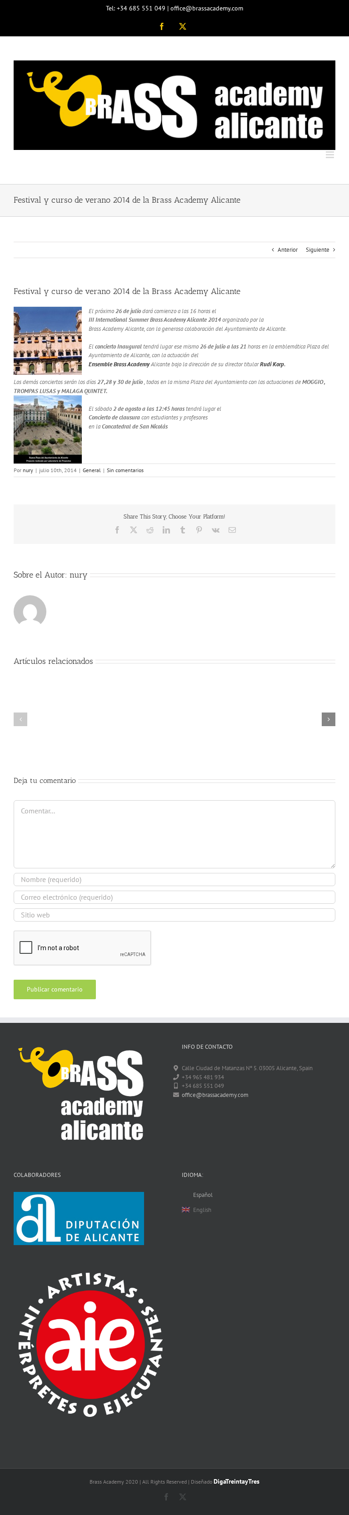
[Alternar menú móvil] (330, 154)
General (92, 470)
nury (28, 470)
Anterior (288, 250)
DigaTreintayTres (236, 1481)
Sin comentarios (125, 470)
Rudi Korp (272, 364)
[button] (20, 719)
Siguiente (317, 250)
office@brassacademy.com (215, 1095)
